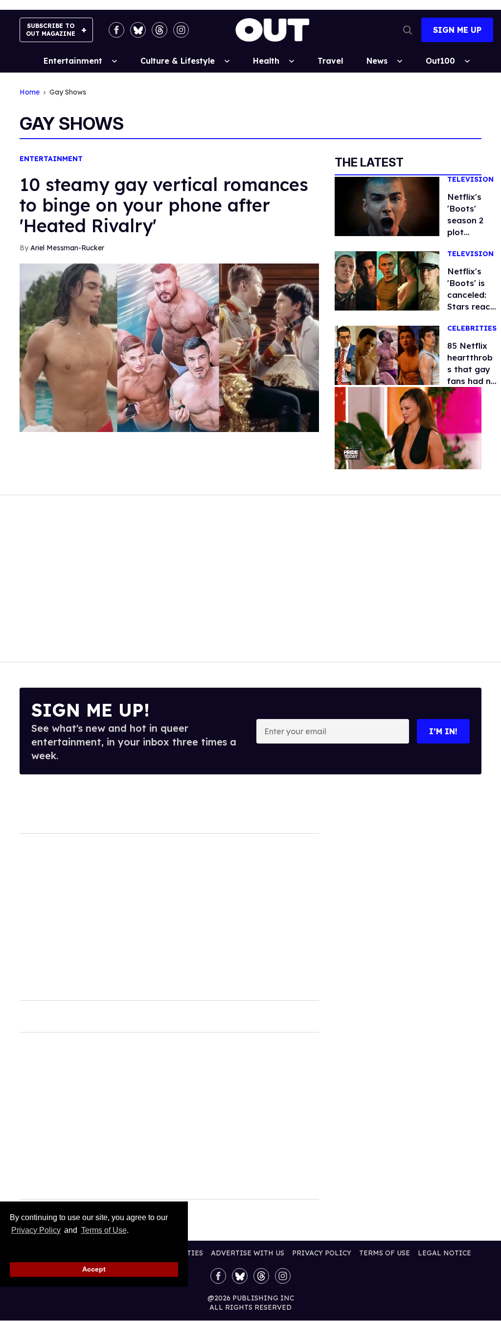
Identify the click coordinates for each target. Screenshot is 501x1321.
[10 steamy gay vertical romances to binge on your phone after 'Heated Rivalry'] (169, 347)
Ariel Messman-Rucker (67, 248)
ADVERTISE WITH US (247, 1253)
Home (30, 92)
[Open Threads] (159, 30)
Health (266, 61)
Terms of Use (103, 1230)
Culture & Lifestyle (177, 61)
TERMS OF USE (384, 1253)
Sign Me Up (457, 30)
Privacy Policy (36, 1230)
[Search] (407, 30)
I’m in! (443, 731)
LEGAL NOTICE (444, 1253)
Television (470, 179)
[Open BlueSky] (138, 30)
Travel (330, 61)
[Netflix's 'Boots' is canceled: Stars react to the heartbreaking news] (387, 280)
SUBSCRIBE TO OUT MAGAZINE (50, 29)
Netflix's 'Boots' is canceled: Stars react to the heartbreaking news (471, 306)
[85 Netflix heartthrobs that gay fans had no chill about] (387, 355)
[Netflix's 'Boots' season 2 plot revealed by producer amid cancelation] (387, 206)
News (376, 61)
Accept (94, 1269)
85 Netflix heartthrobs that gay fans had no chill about (471, 369)
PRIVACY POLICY (321, 1253)
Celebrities (472, 328)
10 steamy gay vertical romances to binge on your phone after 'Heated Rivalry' (164, 205)
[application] (408, 428)
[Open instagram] (181, 30)
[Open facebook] (116, 30)
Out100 (440, 61)
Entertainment (73, 61)
